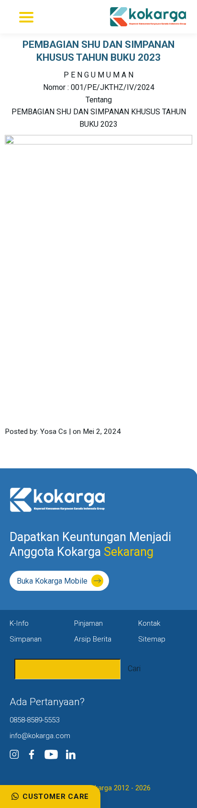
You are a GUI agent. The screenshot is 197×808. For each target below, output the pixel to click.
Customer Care (55, 796)
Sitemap (151, 639)
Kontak (149, 623)
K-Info (19, 623)
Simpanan (26, 639)
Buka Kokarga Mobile (52, 581)
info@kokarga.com (40, 735)
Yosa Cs (53, 431)
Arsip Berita (92, 639)
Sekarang (127, 552)
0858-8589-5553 (34, 720)
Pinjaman (88, 623)
